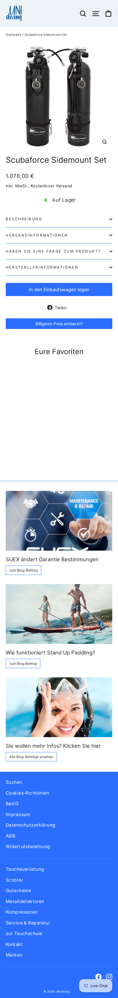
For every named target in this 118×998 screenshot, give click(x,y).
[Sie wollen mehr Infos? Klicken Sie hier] (59, 707)
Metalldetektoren (25, 901)
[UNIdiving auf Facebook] (98, 977)
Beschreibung (24, 219)
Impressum (18, 814)
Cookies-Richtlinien (27, 793)
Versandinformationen (37, 235)
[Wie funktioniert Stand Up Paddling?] (59, 614)
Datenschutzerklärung (31, 825)
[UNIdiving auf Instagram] (109, 977)
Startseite (13, 35)
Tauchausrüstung (25, 869)
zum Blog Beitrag (23, 663)
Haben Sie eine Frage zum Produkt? (53, 251)
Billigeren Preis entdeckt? (59, 323)
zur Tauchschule (24, 933)
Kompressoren (22, 912)
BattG (12, 803)
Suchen (14, 782)
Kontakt (14, 944)
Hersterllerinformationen (42, 267)
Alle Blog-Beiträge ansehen (31, 757)
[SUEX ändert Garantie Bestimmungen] (59, 521)
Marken (14, 955)
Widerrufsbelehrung (28, 846)
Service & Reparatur (28, 923)
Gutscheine (18, 890)
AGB (10, 836)
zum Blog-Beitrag (23, 570)
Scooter (14, 880)
